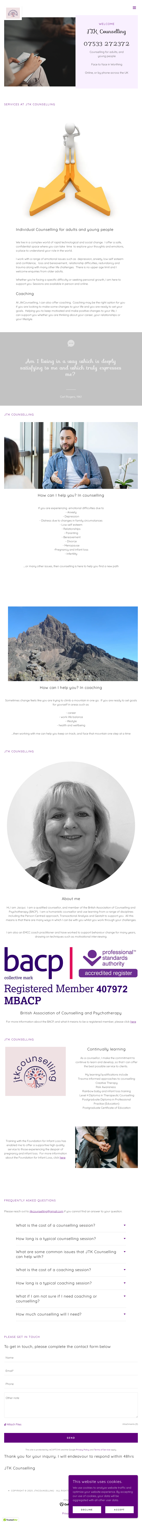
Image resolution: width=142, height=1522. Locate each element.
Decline (87, 1509)
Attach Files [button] (14, 1424)
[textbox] (71, 1357)
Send (71, 1437)
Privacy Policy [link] (82, 1449)
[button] (134, 7)
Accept (119, 1509)
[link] (13, 7)
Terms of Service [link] (102, 1449)
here (133, 1021)
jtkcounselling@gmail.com (46, 1211)
